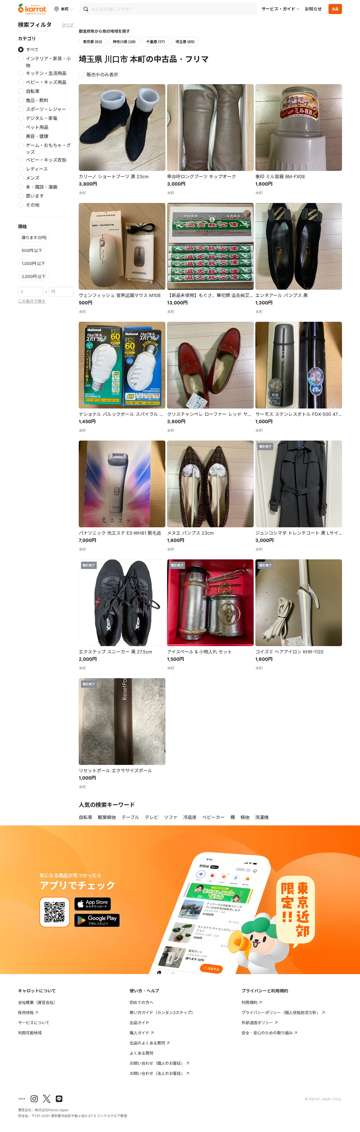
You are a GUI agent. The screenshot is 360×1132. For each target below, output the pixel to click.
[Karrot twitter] (47, 1099)
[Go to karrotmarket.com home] (32, 9)
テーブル (130, 817)
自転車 (85, 817)
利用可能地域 (30, 1032)
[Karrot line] (59, 1099)
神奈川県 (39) (124, 41)
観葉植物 (107, 817)
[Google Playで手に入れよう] (97, 920)
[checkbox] (100, 74)
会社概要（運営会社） (37, 1002)
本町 (65, 8)
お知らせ (313, 9)
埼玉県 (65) (185, 41)
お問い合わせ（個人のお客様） (157, 1063)
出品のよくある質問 (147, 1043)
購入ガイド (139, 1032)
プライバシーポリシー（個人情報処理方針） (281, 1012)
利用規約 (249, 1002)
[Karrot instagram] (34, 1099)
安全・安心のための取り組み (267, 1032)
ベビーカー (213, 817)
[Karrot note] (22, 1099)
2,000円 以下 (34, 276)
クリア (68, 25)
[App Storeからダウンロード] (92, 904)
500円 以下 (32, 250)
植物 (244, 817)
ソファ (170, 817)
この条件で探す (32, 301)
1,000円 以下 (33, 263)
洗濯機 (262, 817)
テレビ (151, 817)
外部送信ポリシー (257, 1022)
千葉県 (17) (155, 41)
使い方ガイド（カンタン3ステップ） (162, 1012)
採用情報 (26, 1012)
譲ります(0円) (34, 237)
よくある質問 (141, 1053)
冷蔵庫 (190, 817)
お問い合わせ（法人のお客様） (157, 1073)
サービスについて (34, 1022)
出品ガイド (139, 1022)
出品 (335, 9)
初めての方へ (141, 1002)
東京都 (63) (92, 41)
